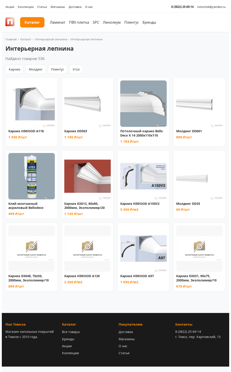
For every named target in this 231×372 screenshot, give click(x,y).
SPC (96, 22)
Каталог (32, 22)
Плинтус (131, 22)
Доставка (75, 7)
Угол (76, 69)
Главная (11, 39)
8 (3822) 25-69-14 (182, 7)
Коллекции (26, 7)
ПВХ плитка (79, 22)
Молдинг (36, 69)
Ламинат (57, 22)
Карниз (14, 69)
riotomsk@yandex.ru (211, 7)
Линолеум (112, 22)
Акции (9, 7)
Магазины (58, 7)
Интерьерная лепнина (51, 39)
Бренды (149, 22)
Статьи (42, 7)
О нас (89, 7)
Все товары (71, 332)
